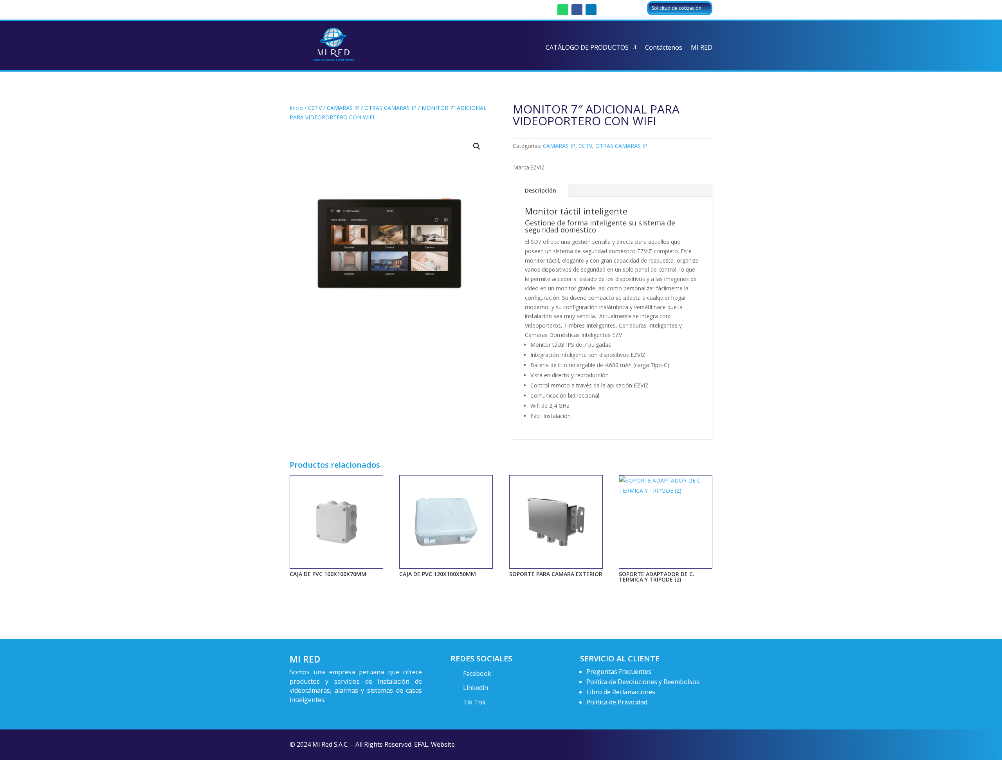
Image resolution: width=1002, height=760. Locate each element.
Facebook (477, 673)
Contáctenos (663, 48)
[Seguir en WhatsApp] (562, 9)
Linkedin (475, 687)
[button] (477, 146)
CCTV (315, 108)
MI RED (701, 48)
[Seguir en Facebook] (576, 9)
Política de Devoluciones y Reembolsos (642, 681)
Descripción (540, 190)
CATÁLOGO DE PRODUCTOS (587, 48)
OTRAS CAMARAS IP (390, 108)
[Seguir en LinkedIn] (591, 9)
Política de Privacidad (616, 702)
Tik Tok (474, 702)
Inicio (296, 108)
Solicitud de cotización (676, 8)
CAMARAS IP (343, 108)
